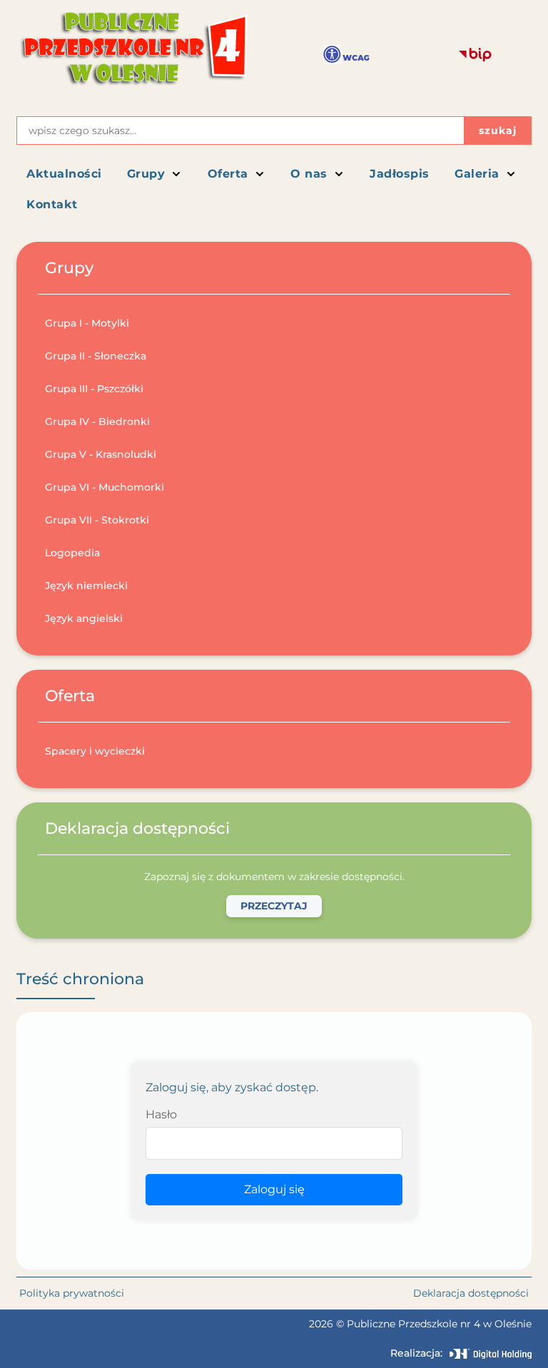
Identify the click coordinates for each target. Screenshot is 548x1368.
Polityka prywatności (71, 1293)
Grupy (146, 173)
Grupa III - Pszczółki (94, 388)
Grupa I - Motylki (87, 323)
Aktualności (64, 173)
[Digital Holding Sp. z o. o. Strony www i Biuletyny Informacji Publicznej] (491, 1354)
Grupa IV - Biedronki (97, 421)
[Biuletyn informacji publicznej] (475, 54)
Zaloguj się (274, 1189)
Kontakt (52, 204)
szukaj (498, 130)
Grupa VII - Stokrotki (97, 520)
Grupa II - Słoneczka (95, 355)
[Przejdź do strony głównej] (132, 54)
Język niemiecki (86, 585)
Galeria (477, 173)
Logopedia (72, 552)
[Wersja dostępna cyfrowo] (346, 54)
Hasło (161, 1114)
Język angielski (84, 618)
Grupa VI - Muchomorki (104, 487)
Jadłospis (400, 173)
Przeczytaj (274, 905)
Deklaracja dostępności (471, 1293)
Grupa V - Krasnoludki (100, 454)
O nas (309, 173)
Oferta (228, 173)
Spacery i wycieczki (95, 751)
